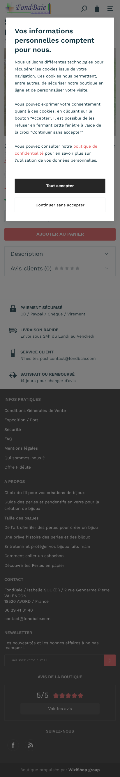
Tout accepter (60, 186)
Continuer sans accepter (60, 205)
